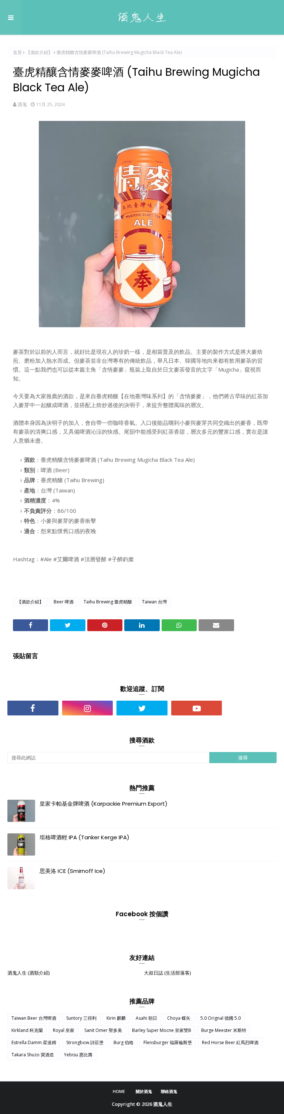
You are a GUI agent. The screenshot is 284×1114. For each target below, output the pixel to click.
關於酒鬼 (144, 1091)
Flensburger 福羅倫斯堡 (167, 1042)
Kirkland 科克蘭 (27, 1030)
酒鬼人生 (162, 1104)
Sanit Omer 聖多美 (103, 1030)
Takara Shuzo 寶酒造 (32, 1055)
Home (119, 1091)
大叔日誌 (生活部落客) (167, 972)
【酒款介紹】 (39, 52)
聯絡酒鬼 (169, 1091)
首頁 (17, 52)
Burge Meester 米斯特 (223, 1030)
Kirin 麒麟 (116, 1018)
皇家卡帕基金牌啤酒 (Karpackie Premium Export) (104, 803)
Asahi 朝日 (146, 1018)
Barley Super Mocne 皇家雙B (161, 1030)
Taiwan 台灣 (154, 602)
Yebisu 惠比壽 (78, 1055)
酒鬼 (22, 104)
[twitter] (142, 708)
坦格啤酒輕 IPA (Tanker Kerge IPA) (84, 837)
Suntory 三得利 (81, 1018)
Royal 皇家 (63, 1030)
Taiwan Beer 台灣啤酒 (33, 1018)
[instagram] (87, 708)
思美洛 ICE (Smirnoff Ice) (72, 871)
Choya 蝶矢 (178, 1018)
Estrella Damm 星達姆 (33, 1042)
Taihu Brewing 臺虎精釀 (108, 602)
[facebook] (32, 708)
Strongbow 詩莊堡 (85, 1042)
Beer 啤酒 (64, 602)
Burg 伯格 (123, 1042)
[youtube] (196, 708)
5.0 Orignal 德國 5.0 (220, 1018)
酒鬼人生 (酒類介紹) (28, 972)
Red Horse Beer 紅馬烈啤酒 (230, 1042)
